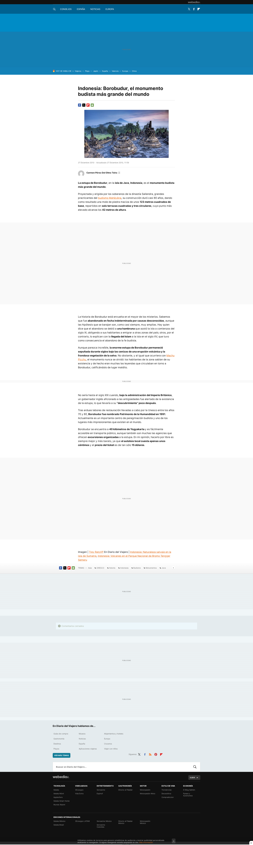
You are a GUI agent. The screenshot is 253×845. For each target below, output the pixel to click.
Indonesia (124, 568)
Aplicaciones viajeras (88, 749)
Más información (146, 842)
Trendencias (167, 790)
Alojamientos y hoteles (113, 734)
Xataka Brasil (58, 825)
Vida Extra (79, 793)
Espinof (100, 793)
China (134, 71)
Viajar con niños (111, 749)
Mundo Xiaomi (59, 805)
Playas (56, 749)
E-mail (92, 105)
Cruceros (108, 744)
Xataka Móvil (58, 793)
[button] (103, 172)
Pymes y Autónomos (188, 794)
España (81, 9)
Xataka (56, 790)
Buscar (195, 766)
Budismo (137, 568)
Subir (192, 777)
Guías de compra (60, 734)
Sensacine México (104, 821)
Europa (110, 9)
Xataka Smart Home (61, 801)
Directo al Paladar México (125, 822)
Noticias (95, 9)
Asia (90, 568)
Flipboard (198, 9)
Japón (95, 71)
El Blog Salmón (189, 790)
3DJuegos (79, 790)
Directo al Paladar (125, 790)
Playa (87, 71)
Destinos (57, 744)
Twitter (189, 9)
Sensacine (101, 790)
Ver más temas (61, 755)
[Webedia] (194, 2)
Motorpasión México (145, 822)
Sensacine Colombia (101, 826)
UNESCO (100, 568)
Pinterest (156, 754)
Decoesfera (166, 793)
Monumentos (151, 568)
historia (112, 568)
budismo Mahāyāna (109, 197)
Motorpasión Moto (147, 793)
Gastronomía (58, 739)
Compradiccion (168, 797)
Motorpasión (145, 790)
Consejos (66, 9)
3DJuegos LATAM (82, 821)
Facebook (193, 9)
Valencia (115, 71)
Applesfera (57, 797)
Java (164, 568)
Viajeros (78, 71)
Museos (82, 734)
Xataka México (59, 821)
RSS (150, 754)
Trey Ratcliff (96, 552)
